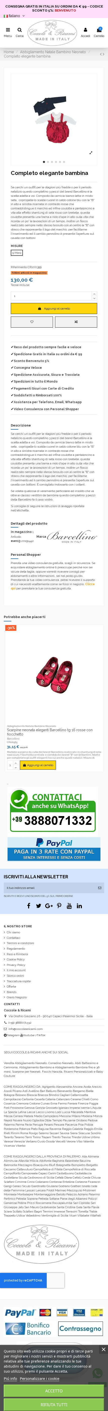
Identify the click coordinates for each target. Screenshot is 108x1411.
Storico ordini (15, 975)
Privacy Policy (16, 965)
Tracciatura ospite (19, 981)
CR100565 (12, 742)
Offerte (11, 986)
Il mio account (16, 970)
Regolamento (16, 948)
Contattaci (13, 938)
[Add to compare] (76, 322)
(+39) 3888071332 (20, 1022)
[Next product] (103, 54)
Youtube (28, 1035)
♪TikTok (40, 1035)
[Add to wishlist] (32, 322)
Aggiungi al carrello (57, 308)
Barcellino (13, 738)
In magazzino (21, 532)
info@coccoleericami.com (26, 1029)
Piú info (10, 1378)
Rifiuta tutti (54, 1404)
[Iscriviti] (99, 888)
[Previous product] (101, 54)
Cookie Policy (16, 959)
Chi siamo (13, 932)
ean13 (15, 541)
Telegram (13, 1035)
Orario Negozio (17, 997)
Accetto (54, 1391)
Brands (11, 992)
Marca (41, 536)
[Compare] (54, 721)
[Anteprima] (60, 721)
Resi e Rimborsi (17, 954)
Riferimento (19, 267)
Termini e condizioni (20, 943)
